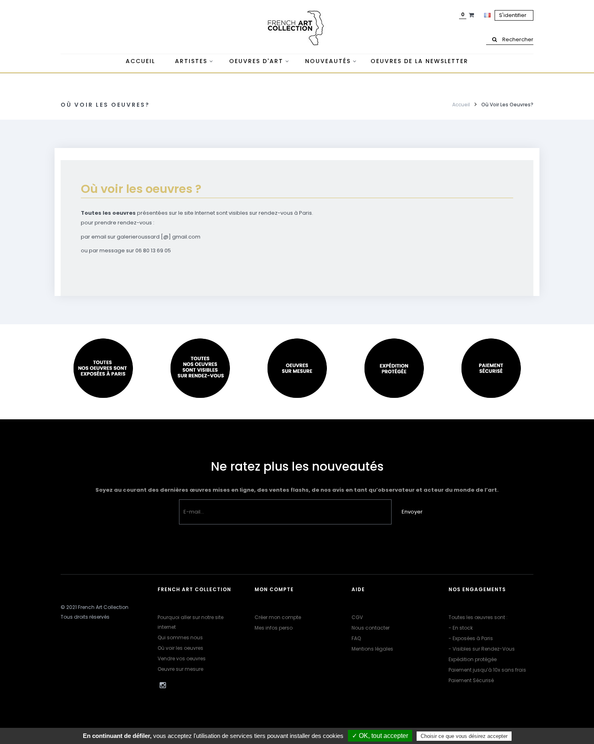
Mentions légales (372, 648)
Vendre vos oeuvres (182, 658)
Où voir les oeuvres (180, 648)
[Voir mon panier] (472, 15)
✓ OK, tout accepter (380, 735)
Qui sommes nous (180, 637)
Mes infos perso (274, 627)
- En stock (461, 627)
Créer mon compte (278, 617)
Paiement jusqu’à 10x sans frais (487, 669)
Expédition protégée (473, 659)
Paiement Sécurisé (471, 680)
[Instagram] (162, 685)
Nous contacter (371, 627)
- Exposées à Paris (471, 638)
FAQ (356, 638)
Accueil (461, 104)
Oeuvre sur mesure (180, 669)
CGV (357, 617)
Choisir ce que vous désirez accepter (464, 736)
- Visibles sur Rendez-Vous (482, 648)
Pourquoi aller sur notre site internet (190, 622)
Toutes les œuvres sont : (478, 617)
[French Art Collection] (297, 28)
